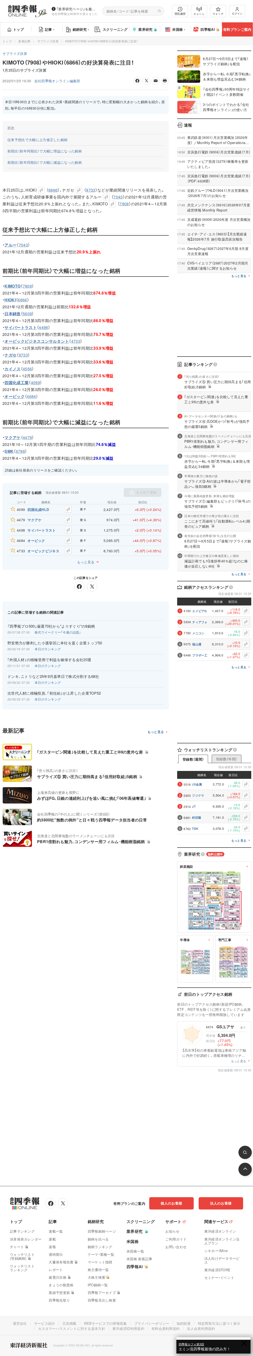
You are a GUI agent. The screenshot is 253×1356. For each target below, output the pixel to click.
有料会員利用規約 (165, 1328)
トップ (18, 29)
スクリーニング (115, 29)
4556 (27, 369)
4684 (31, 396)
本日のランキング (48, 649)
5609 (27, 313)
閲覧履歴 (180, 14)
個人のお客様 (171, 1203)
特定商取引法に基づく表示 (219, 1323)
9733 (90, 190)
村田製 (196, 817)
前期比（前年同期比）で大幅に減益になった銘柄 (44, 162)
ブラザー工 (200, 655)
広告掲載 (70, 1323)
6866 (53, 190)
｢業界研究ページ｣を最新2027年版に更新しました (77, 9)
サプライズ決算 (48, 41)
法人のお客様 (221, 1203)
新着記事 (24, 41)
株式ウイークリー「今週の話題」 (58, 632)
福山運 (196, 644)
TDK (195, 828)
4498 (43, 327)
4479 (27, 437)
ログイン (237, 13)
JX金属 (197, 784)
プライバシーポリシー (151, 1323)
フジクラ (198, 795)
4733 (75, 341)
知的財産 (184, 1323)
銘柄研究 (80, 29)
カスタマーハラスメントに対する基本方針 (71, 1328)
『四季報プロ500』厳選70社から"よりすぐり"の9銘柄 (51, 626)
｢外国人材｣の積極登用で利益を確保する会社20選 (49, 659)
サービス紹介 (44, 1323)
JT (194, 806)
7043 (118, 197)
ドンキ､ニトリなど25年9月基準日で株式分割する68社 (53, 676)
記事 (48, 29)
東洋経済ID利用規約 (128, 1328)
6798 (20, 451)
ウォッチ (218, 14)
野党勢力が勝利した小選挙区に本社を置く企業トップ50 (54, 642)
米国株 (177, 29)
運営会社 (20, 1323)
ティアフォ (200, 622)
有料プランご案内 (237, 29)
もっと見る (85, 561)
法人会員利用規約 (201, 1328)
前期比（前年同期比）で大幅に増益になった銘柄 (44, 150)
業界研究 (145, 29)
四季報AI (207, 29)
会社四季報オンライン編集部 (57, 80)
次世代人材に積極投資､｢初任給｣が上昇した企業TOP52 (54, 693)
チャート (199, 14)
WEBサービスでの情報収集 (105, 1323)
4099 (35, 382)
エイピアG (199, 611)
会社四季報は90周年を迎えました (75, 14)
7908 (124, 204)
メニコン (198, 633)
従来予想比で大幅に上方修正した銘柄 (37, 139)
